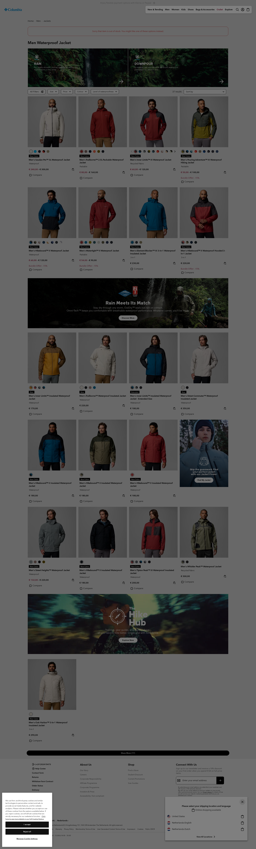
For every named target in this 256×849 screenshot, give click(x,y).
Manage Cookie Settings (27, 839)
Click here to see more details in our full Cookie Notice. (25, 817)
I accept (27, 824)
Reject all (27, 832)
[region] (27, 820)
